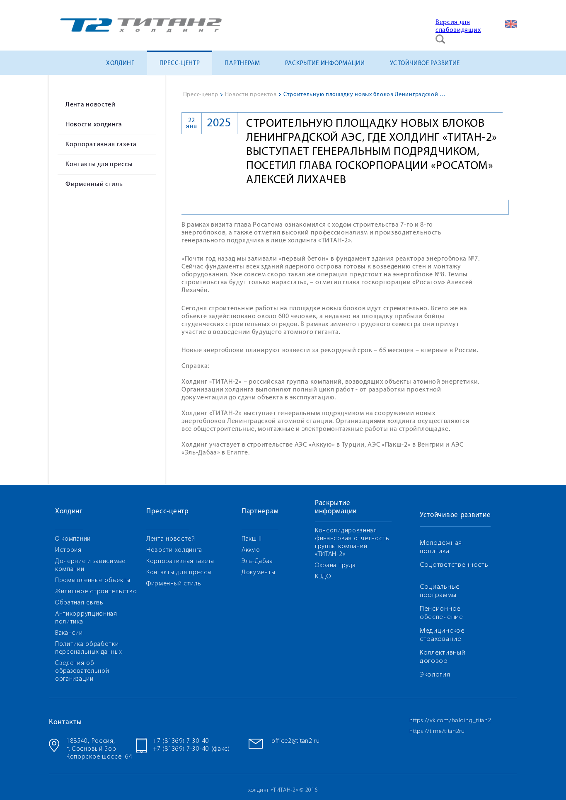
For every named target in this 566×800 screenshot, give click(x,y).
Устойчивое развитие (425, 63)
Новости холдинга (93, 124)
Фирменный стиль (94, 184)
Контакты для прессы (99, 164)
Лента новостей (90, 105)
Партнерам (242, 63)
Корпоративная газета (101, 144)
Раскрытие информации (325, 63)
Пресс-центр (180, 63)
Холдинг (120, 63)
